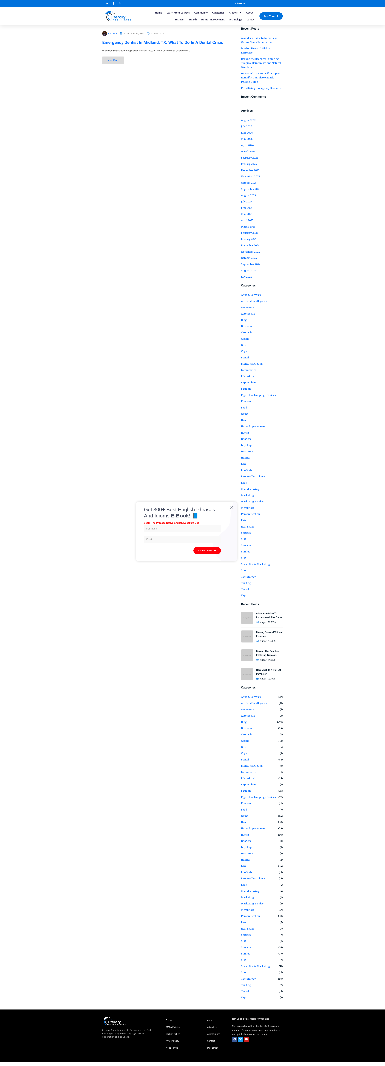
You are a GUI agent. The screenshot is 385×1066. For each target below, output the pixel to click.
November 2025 (250, 176)
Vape (244, 595)
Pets (243, 922)
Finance (246, 401)
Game (244, 413)
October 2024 (249, 257)
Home (158, 12)
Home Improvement (213, 19)
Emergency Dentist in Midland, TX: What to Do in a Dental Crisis (162, 43)
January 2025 (249, 239)
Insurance (247, 451)
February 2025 (249, 232)
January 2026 (249, 163)
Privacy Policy (172, 1040)
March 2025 (248, 226)
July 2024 (246, 276)
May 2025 (246, 214)
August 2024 (248, 270)
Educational (248, 376)
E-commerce (248, 370)
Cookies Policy (173, 1033)
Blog (244, 319)
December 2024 (250, 245)
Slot (243, 959)
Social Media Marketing (255, 564)
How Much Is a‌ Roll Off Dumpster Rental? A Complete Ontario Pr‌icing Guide (261, 77)
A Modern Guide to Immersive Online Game (269, 615)
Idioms (245, 432)
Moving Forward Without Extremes (269, 634)
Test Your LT (271, 16)
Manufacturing (250, 891)
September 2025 (250, 189)
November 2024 (250, 251)
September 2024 (251, 264)
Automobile (248, 313)
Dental (245, 357)
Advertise (240, 3)
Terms (169, 1020)
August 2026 (248, 120)
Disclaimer (212, 1047)
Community (201, 12)
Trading (246, 984)
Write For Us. (172, 1047)
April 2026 (247, 145)
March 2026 (248, 151)
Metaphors (247, 909)
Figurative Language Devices (258, 395)
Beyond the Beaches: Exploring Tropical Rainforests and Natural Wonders (261, 63)
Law (243, 463)
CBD (243, 344)
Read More (113, 60)
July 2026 (246, 126)
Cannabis (246, 332)
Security (246, 934)
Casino (245, 338)
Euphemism (248, 382)
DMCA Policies (173, 1027)
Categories (218, 12)
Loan (244, 884)
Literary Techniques (253, 476)
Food (244, 407)
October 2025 (249, 182)
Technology (235, 19)
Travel (245, 589)
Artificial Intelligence (254, 301)
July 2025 (246, 201)
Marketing (247, 897)
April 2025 (247, 220)
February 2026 (249, 157)
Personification (250, 916)
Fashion (246, 388)
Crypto (245, 351)
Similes (245, 953)
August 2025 (248, 195)
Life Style (246, 470)
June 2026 (247, 132)
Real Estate (247, 928)
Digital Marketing (252, 363)
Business (179, 19)
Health (193, 19)
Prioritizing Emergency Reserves (261, 88)
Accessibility (213, 1033)
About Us (211, 1020)
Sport (244, 972)
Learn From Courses (178, 12)
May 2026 (247, 138)
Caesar (112, 33)
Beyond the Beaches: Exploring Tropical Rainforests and (268, 653)
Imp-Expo (247, 445)
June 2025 (247, 207)
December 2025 (250, 170)
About (249, 12)
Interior (246, 457)
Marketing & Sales (252, 903)
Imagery (246, 438)
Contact (250, 19)
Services (246, 947)
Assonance (247, 307)
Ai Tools (233, 12)
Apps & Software (251, 294)
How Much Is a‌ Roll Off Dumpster (268, 672)
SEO (243, 941)
